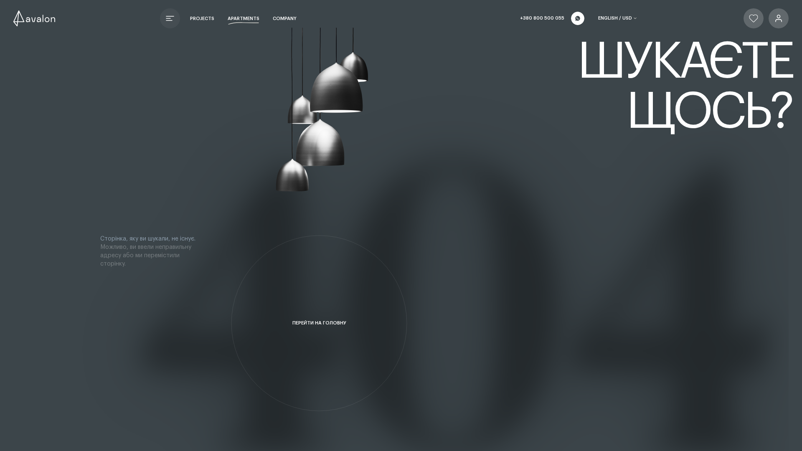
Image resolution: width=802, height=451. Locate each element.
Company (285, 18)
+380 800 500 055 (542, 18)
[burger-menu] (170, 18)
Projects (202, 18)
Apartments (243, 18)
